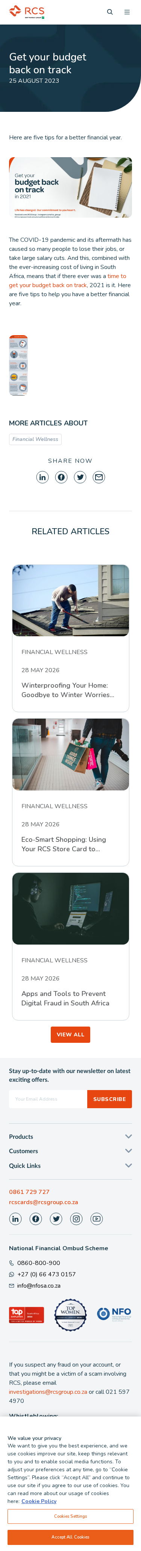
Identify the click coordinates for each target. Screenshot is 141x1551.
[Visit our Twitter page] (56, 1218)
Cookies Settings (70, 1516)
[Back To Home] (26, 12)
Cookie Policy (38, 1501)
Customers (23, 1151)
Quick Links (25, 1166)
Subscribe (109, 1099)
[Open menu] (127, 12)
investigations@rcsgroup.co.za (48, 1392)
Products (21, 1137)
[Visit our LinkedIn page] (15, 1218)
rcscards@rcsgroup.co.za (43, 1202)
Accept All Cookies (70, 1537)
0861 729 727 (29, 1192)
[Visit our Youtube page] (96, 1218)
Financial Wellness (35, 439)
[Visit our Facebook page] (35, 1218)
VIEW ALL (71, 1034)
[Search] (110, 12)
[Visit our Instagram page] (76, 1218)
